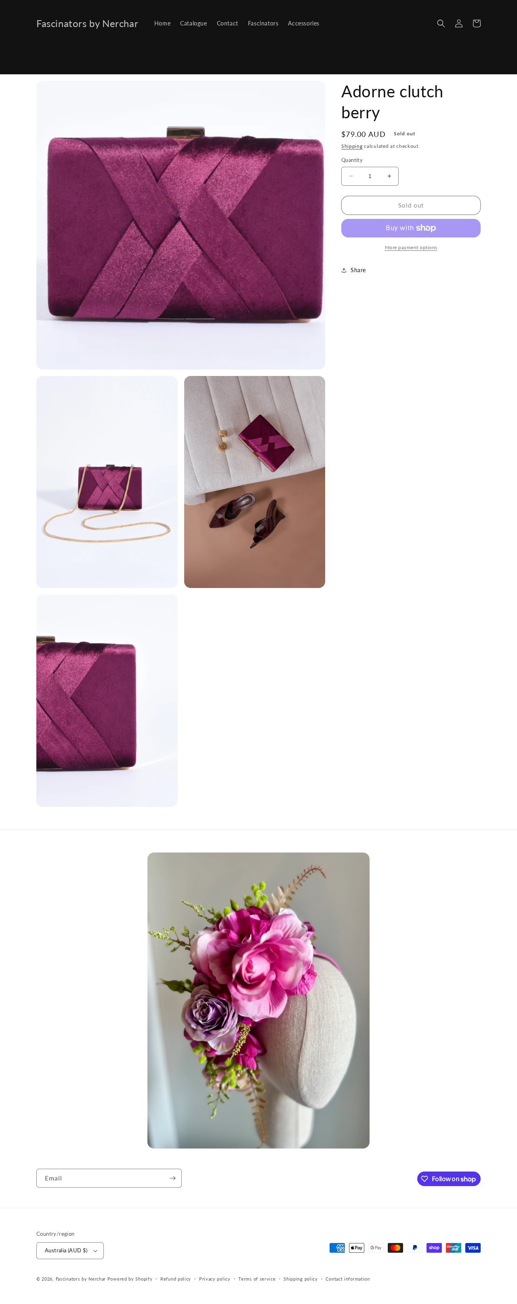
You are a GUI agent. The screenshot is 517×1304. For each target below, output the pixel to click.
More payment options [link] (411, 247)
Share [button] (358, 270)
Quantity (352, 160)
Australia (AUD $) (66, 1250)
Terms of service (256, 1278)
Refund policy (175, 1278)
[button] (441, 23)
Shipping (352, 146)
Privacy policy (215, 1278)
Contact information (348, 1278)
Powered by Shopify (130, 1278)
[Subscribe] (172, 1178)
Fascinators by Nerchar (81, 1278)
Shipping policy (301, 1278)
